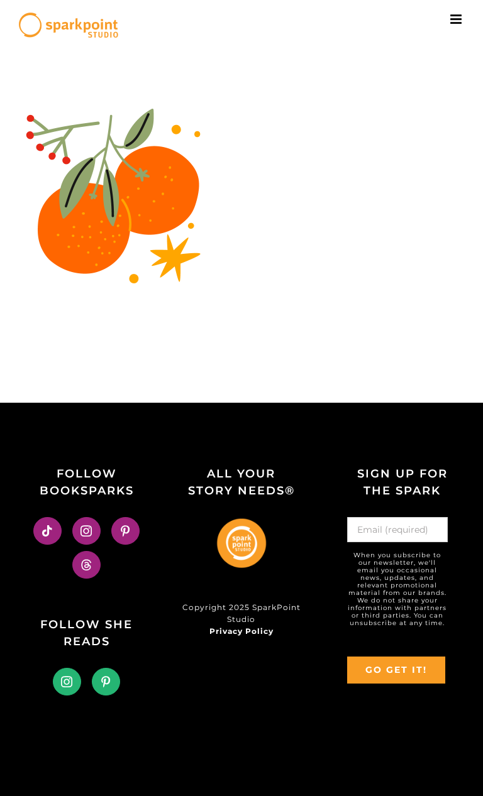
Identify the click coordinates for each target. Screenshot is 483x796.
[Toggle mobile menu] (457, 19)
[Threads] (86, 565)
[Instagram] (86, 531)
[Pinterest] (125, 531)
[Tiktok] (47, 531)
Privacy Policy (241, 631)
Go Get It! (396, 669)
